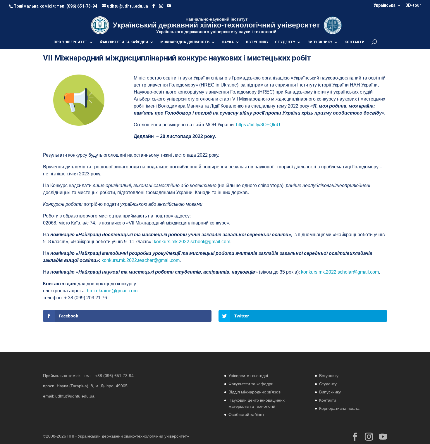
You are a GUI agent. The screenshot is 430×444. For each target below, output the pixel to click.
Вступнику (328, 375)
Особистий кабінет (246, 414)
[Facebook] (154, 6)
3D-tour (413, 5)
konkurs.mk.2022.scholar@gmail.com (340, 271)
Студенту (328, 383)
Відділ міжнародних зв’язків (254, 392)
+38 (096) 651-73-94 (114, 375)
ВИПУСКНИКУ (319, 42)
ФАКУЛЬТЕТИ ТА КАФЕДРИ (124, 42)
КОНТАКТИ (354, 42)
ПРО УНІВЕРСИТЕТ (70, 42)
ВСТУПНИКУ (257, 42)
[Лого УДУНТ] (332, 25)
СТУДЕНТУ (285, 42)
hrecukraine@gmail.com (112, 290)
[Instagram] (161, 6)
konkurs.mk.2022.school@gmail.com (192, 241)
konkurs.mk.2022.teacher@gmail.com (141, 260)
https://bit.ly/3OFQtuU (258, 124)
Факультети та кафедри (251, 383)
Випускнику (330, 392)
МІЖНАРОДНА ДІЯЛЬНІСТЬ (184, 42)
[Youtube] (169, 6)
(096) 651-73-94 (81, 6)
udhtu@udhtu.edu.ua (74, 396)
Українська (384, 5)
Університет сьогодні (248, 375)
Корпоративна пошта (339, 408)
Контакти (327, 400)
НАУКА (228, 42)
